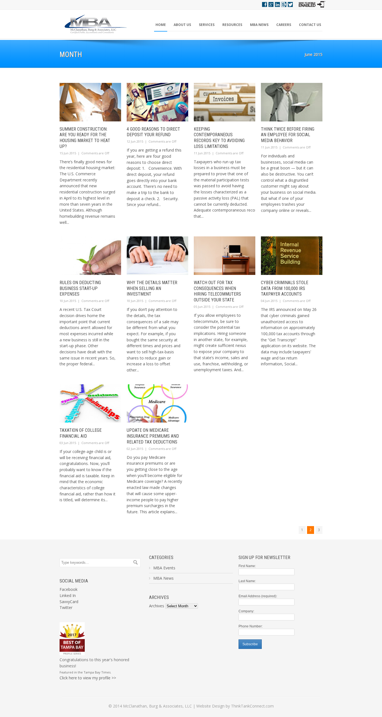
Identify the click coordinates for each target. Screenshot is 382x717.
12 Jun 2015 (135, 141)
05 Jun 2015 (202, 306)
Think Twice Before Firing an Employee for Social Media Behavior (287, 134)
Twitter (290, 4)
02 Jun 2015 (135, 449)
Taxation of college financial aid (81, 433)
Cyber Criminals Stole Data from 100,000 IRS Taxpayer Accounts (284, 288)
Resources (232, 24)
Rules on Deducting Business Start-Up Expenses (80, 288)
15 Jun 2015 (68, 153)
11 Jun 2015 (202, 153)
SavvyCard (69, 601)
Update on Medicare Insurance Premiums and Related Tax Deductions (153, 436)
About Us (182, 24)
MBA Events (164, 567)
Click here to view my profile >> (88, 677)
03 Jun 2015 (68, 443)
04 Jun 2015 (269, 301)
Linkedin (277, 4)
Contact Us (310, 24)
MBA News (259, 24)
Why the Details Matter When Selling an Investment (152, 288)
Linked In (68, 595)
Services (206, 24)
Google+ (270, 4)
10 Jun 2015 (68, 301)
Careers (283, 24)
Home (160, 24)
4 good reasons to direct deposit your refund (153, 132)
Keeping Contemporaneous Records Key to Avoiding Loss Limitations (219, 137)
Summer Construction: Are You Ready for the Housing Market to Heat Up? (85, 137)
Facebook (264, 4)
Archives (156, 605)
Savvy (283, 4)
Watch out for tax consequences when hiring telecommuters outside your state (217, 291)
